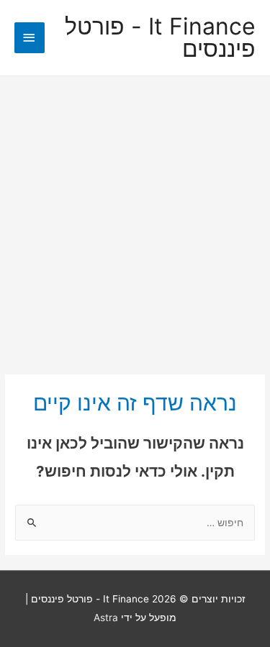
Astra (106, 617)
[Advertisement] (135, 218)
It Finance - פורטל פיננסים (160, 38)
